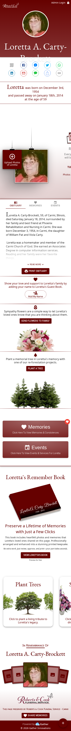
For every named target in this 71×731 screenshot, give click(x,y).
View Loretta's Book (35, 555)
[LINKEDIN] (11, 73)
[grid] (35, 157)
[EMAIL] (23, 73)
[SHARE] (47, 73)
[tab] (16, 204)
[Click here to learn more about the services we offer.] (35, 699)
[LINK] (59, 73)
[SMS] (35, 73)
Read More (35, 264)
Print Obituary (37, 271)
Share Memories (37, 715)
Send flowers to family (35, 320)
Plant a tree (35, 368)
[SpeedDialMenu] (63, 723)
